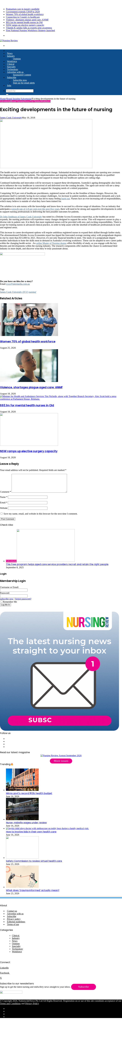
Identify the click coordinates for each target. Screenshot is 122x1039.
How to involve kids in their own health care (31, 831)
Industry (11, 56)
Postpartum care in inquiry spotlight (22, 9)
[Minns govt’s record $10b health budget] (22, 790)
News (9, 53)
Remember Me (10, 602)
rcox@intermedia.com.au (18, 284)
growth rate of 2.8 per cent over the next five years (35, 209)
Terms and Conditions (10, 1003)
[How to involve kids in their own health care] (47, 828)
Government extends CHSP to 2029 (23, 11)
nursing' (32, 292)
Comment (5, 492)
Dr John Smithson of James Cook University (21, 216)
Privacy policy (14, 919)
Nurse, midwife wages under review (26, 822)
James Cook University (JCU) (14, 292)
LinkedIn (4, 968)
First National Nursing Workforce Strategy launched (30, 30)
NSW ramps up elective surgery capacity (25, 25)
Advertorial (26, 98)
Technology (12, 69)
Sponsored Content (22, 75)
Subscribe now (20, 80)
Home (3, 98)
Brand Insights (13, 98)
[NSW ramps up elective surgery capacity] (29, 445)
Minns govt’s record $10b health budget (29, 793)
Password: (5, 593)
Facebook (5, 973)
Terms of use (13, 924)
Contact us (12, 911)
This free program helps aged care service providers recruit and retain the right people (57, 564)
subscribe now (7, 599)
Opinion (17, 58)
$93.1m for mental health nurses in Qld (24, 22)
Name (3, 497)
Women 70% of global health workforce (25, 14)
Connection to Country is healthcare (23, 17)
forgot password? (23, 599)
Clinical (10, 64)
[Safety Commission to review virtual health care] (22, 857)
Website (3, 508)
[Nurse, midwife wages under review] (22, 819)
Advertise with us (15, 72)
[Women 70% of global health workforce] (29, 335)
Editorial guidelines (16, 921)
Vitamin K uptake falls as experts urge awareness (29, 27)
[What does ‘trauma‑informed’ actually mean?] (22, 887)
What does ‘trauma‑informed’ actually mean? (32, 890)
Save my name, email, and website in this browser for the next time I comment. (41, 513)
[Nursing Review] (9, 40)
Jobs (9, 85)
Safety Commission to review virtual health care (34, 861)
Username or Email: (9, 587)
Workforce (12, 61)
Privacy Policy (32, 1003)
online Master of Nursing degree (51, 243)
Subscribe (11, 77)
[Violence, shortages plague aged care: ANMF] (29, 381)
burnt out (65, 198)
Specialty (11, 66)
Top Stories (35, 101)
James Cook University (11, 117)
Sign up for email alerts (24, 83)
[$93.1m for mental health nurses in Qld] (61, 399)
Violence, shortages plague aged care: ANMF (27, 19)
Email (3, 502)
